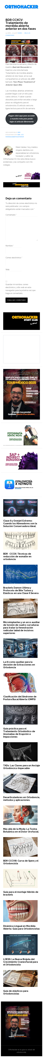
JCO (22, 134)
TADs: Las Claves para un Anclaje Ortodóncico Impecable (21, 767)
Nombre (10, 246)
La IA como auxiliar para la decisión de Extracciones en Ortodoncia (19, 665)
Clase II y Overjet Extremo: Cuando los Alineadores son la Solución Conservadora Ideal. (20, 523)
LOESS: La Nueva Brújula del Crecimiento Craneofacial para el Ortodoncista (20, 962)
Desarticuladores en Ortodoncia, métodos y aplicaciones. (21, 798)
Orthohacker (21, 7)
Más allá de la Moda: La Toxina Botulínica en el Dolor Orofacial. (21, 830)
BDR (19, 132)
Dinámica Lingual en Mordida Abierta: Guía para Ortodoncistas (21, 927)
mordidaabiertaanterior (15, 137)
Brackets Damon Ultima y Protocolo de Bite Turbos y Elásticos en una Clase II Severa (21, 590)
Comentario (11, 215)
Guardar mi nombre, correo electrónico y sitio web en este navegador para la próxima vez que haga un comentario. (20, 288)
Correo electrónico (14, 258)
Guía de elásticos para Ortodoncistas (15, 992)
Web (8, 269)
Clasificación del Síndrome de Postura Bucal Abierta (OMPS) (19, 698)
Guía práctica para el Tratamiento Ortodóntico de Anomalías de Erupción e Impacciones (19, 732)
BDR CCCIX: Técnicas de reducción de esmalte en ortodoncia (17, 556)
